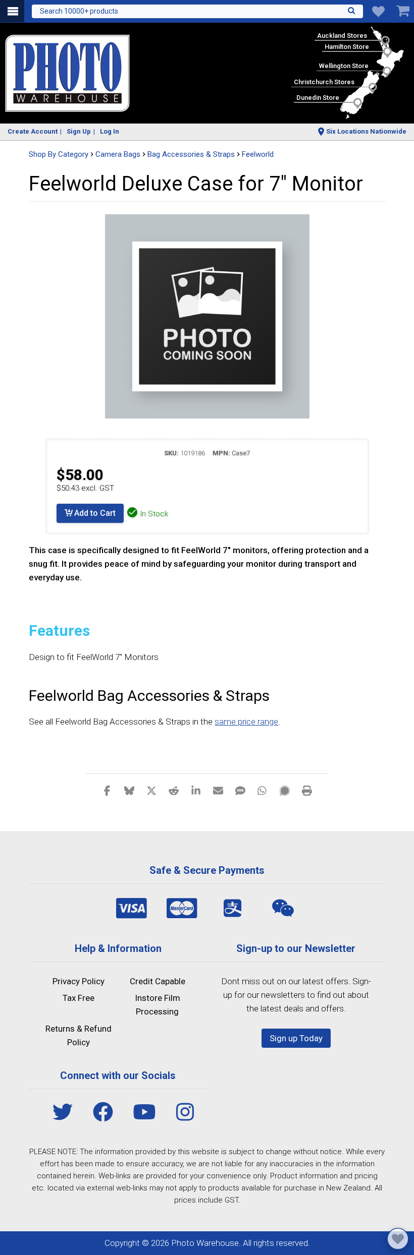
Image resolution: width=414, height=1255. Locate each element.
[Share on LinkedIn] (196, 790)
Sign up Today (296, 1038)
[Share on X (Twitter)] (151, 790)
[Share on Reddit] (174, 790)
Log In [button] (109, 131)
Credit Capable (157, 981)
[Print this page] (307, 790)
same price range (246, 721)
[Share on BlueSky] (129, 790)
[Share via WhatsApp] (262, 790)
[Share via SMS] (240, 790)
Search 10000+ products (79, 11)
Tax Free (78, 998)
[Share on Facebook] (107, 790)
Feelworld (258, 154)
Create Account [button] (33, 131)
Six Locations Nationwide (366, 131)
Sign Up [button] (79, 131)
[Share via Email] (218, 790)
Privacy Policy (79, 981)
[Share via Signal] (285, 790)
